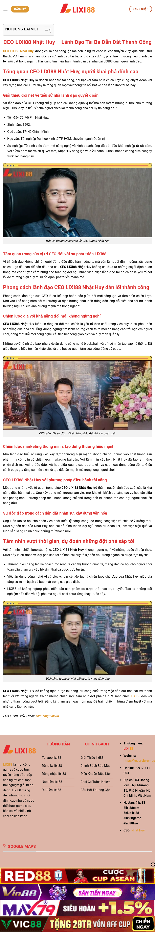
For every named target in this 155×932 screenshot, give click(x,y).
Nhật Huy (138, 830)
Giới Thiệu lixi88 (47, 716)
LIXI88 (8, 764)
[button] (5, 9)
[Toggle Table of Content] (45, 29)
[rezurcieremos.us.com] (77, 9)
